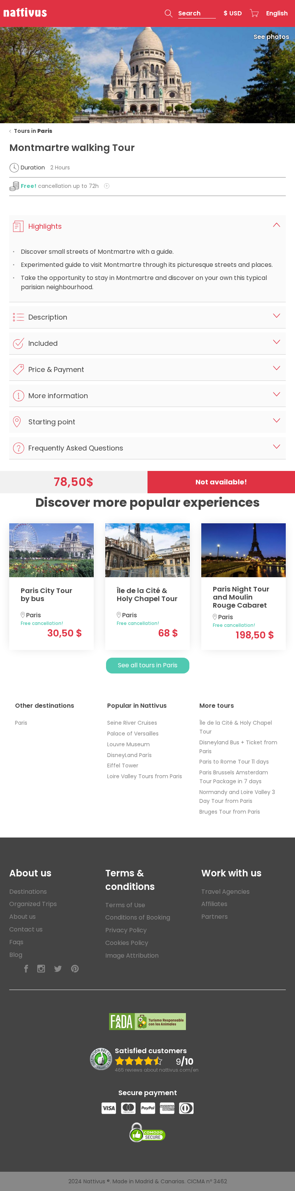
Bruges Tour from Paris (229, 812)
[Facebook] (26, 969)
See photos (271, 36)
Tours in (33, 131)
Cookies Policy (126, 942)
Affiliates (214, 904)
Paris (21, 723)
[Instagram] (41, 969)
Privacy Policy (126, 930)
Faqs (16, 942)
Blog (15, 954)
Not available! (221, 482)
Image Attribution (132, 955)
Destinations (28, 891)
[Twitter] (58, 969)
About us (22, 916)
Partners (214, 916)
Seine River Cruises (132, 723)
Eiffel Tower (122, 765)
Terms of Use (125, 905)
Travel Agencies (225, 891)
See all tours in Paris (147, 665)
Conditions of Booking (137, 917)
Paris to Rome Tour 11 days (234, 762)
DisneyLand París (129, 755)
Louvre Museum (128, 744)
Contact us (26, 929)
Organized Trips (33, 904)
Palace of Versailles (133, 733)
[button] (190, 13)
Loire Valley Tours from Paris (144, 776)
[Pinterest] (75, 969)
